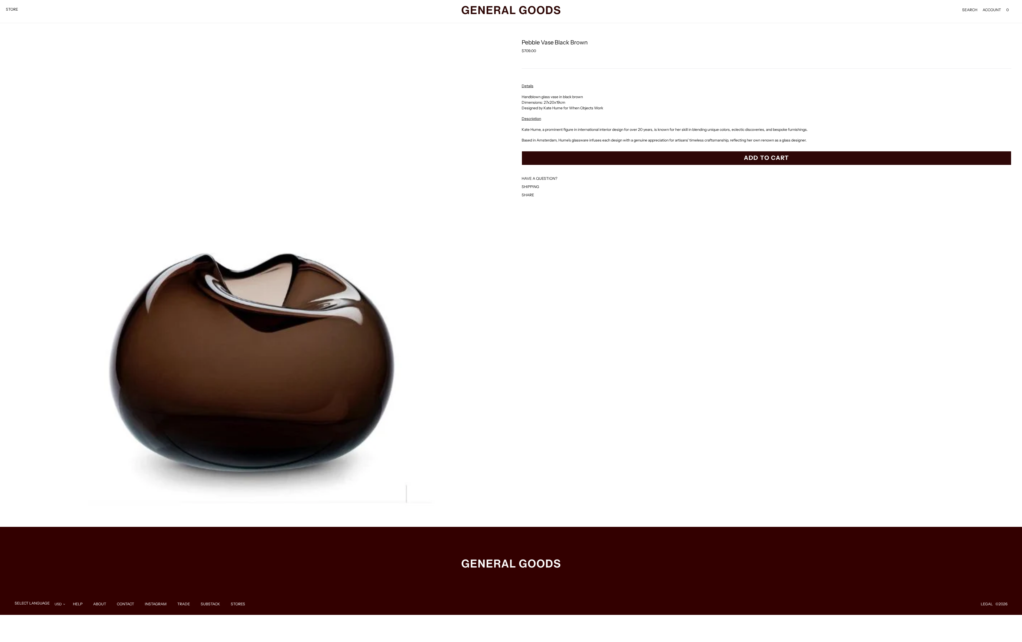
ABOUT (99, 604)
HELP (78, 604)
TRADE (183, 604)
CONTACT (125, 604)
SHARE (528, 195)
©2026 (1001, 604)
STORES (238, 604)
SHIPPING (530, 186)
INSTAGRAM (156, 604)
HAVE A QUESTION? (539, 178)
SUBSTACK (210, 604)
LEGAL (987, 604)
